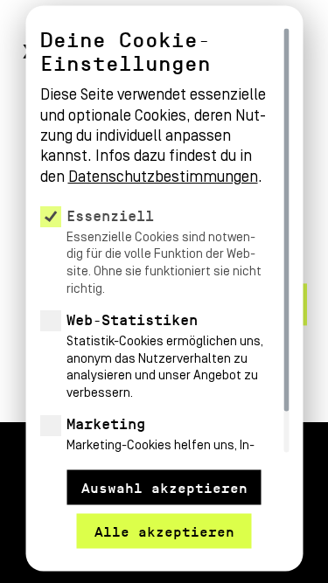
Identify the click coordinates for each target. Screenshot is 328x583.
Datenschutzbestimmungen (162, 176)
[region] (164, 241)
